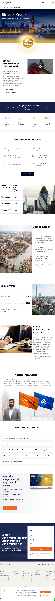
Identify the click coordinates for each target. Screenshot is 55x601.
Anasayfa (3, 7)
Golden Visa (9, 7)
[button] (31, 539)
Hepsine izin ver (45, 592)
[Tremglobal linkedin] (46, 564)
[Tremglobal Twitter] (50, 564)
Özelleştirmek (46, 595)
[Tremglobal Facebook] (48, 564)
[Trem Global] (5, 564)
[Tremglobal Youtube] (54, 564)
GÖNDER (41, 549)
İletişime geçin (27, 174)
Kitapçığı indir (11, 508)
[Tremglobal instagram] (52, 564)
